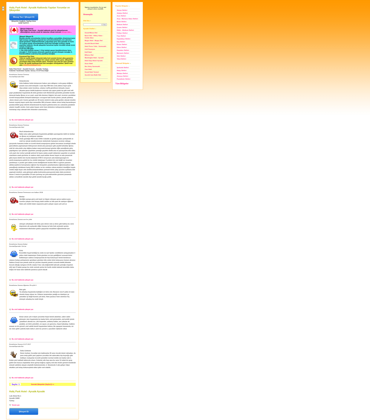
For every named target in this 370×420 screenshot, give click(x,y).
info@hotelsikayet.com (32, 65)
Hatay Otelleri (121, 70)
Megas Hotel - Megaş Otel (94, 40)
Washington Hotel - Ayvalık (94, 58)
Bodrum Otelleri (122, 24)
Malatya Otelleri (122, 73)
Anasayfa (87, 14)
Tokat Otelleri (121, 59)
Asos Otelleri (121, 16)
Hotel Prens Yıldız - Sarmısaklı (95, 46)
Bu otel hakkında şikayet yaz (22, 120)
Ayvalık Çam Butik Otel (93, 75)
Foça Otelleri (121, 36)
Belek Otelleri (121, 21)
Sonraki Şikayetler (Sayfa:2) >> (42, 384)
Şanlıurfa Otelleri (123, 67)
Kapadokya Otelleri (123, 39)
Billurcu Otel (89, 55)
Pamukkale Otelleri (123, 79)
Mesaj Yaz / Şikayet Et (23, 17)
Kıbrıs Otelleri (122, 47)
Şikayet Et (24, 411)
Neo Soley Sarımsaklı (92, 66)
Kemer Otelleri (122, 44)
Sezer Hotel (89, 63)
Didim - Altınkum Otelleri (125, 30)
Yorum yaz (16, 405)
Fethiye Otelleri (122, 33)
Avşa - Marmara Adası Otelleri (127, 19)
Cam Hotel (88, 69)
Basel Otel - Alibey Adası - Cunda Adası (94, 37)
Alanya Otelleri (122, 10)
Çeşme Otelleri (122, 27)
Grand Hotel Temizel (92, 72)
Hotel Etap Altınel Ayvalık (94, 60)
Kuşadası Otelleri (123, 50)
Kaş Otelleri (121, 41)
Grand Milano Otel (91, 33)
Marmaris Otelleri (123, 53)
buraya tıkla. (66, 32)
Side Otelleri (121, 56)
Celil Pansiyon (90, 49)
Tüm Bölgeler (121, 83)
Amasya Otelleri (122, 76)
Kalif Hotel (88, 52)
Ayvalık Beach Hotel (92, 43)
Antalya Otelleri (122, 13)
